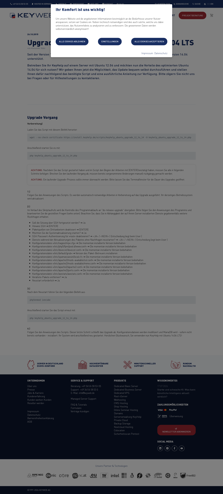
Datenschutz (160, 53)
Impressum (147, 53)
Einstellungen (109, 41)
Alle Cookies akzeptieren (149, 41)
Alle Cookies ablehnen (72, 41)
